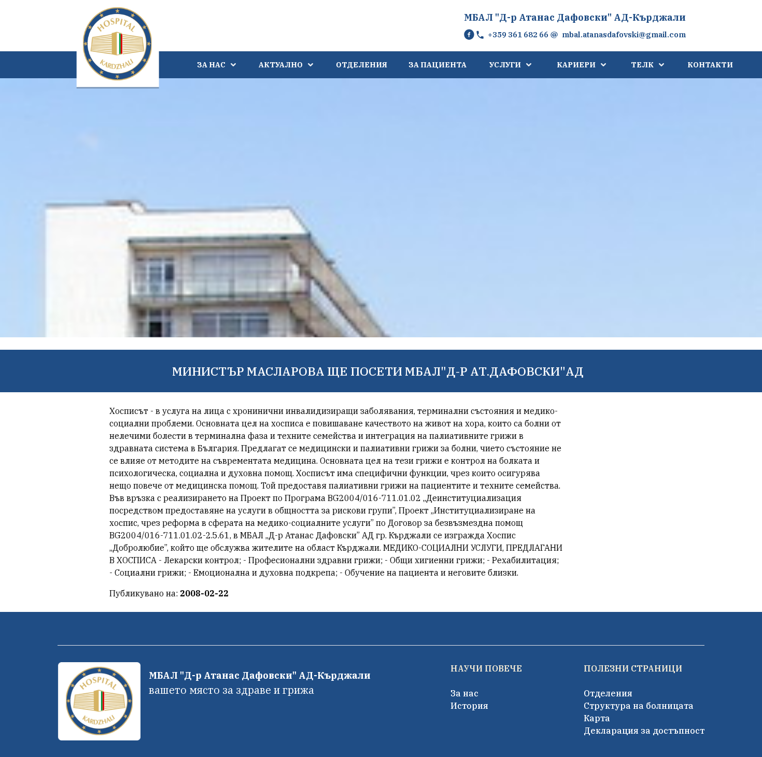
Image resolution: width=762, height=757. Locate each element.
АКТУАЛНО (281, 64)
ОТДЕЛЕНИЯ (361, 64)
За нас (464, 693)
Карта (597, 718)
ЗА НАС (211, 64)
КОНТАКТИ (710, 64)
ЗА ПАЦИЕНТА (437, 64)
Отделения (608, 693)
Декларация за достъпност (644, 730)
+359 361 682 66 (518, 34)
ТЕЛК (642, 64)
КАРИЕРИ (576, 64)
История (469, 706)
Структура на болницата (639, 706)
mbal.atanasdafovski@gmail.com (624, 34)
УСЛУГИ (505, 64)
